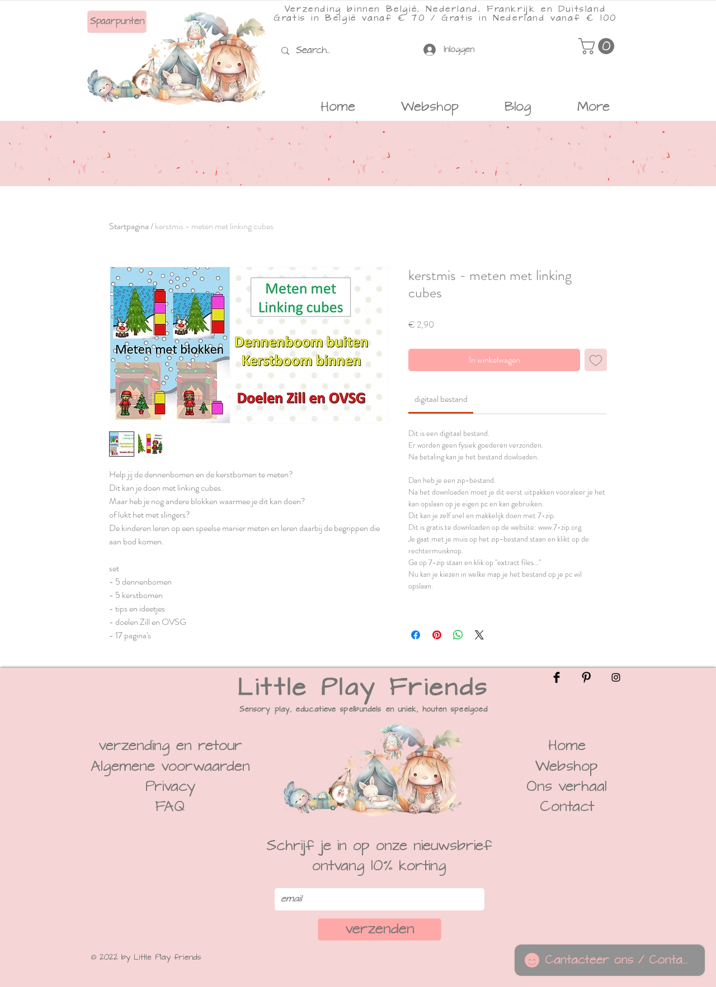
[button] (598, 46)
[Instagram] (615, 677)
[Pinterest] (586, 677)
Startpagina (129, 226)
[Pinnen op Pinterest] (437, 635)
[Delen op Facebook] (415, 635)
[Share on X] (479, 635)
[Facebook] (556, 677)
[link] (441, 398)
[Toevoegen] (596, 360)
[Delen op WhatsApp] (458, 635)
